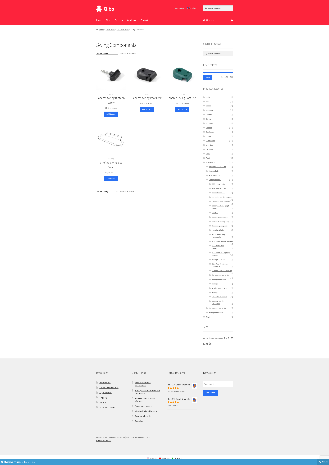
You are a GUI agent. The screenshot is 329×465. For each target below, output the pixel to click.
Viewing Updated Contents (146, 411)
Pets (208, 153)
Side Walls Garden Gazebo (222, 241)
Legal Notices (105, 392)
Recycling (139, 421)
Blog (108, 20)
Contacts (145, 20)
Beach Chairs (214, 171)
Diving (208, 119)
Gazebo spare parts (220, 226)
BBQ (207, 101)
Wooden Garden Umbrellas (218, 302)
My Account (179, 8)
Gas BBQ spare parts (220, 217)
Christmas (210, 114)
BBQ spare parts (218, 184)
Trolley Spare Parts (219, 288)
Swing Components (219, 279)
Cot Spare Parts (123, 29)
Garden (209, 127)
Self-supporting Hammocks (218, 235)
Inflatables (210, 140)
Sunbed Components (220, 275)
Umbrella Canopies (219, 297)
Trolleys (215, 292)
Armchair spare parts (217, 167)
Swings (215, 284)
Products (119, 20)
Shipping (103, 397)
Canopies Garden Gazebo (222, 197)
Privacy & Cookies (107, 407)
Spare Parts (110, 29)
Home (99, 20)
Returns (103, 402)
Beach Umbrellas (215, 175)
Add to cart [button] (111, 114)
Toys (208, 317)
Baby (208, 97)
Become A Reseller (143, 416)
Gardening (210, 132)
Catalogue (131, 20)
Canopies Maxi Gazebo (221, 201)
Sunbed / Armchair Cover (222, 271)
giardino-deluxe (218, 338)
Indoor (208, 136)
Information (105, 382)
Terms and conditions (108, 387)
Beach (208, 106)
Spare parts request (143, 406)
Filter (208, 77)
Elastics (215, 213)
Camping (209, 110)
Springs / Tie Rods (219, 259)
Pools (208, 158)
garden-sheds (208, 338)
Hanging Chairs (218, 230)
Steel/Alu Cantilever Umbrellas (220, 265)
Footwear (210, 123)
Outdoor (209, 149)
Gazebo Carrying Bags (221, 221)
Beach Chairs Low (219, 188)
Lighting (209, 145)
